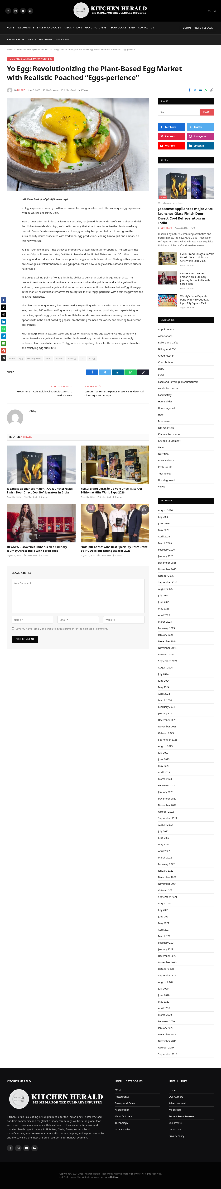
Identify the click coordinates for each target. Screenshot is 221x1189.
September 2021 (167, 896)
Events (31, 40)
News (163, 197)
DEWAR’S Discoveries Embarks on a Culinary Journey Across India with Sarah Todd (37, 549)
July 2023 (163, 752)
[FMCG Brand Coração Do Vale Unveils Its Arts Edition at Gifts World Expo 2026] (115, 465)
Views (161, 486)
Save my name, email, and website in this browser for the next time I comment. (62, 628)
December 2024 (167, 641)
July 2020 (163, 988)
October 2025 (166, 575)
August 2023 (165, 746)
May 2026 (163, 530)
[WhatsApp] (10, 234)
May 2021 (163, 923)
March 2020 (165, 1014)
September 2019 (167, 1054)
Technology (117, 28)
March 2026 (165, 543)
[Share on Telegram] (3, 336)
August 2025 (165, 589)
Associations (73, 28)
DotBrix (114, 1176)
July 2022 (163, 831)
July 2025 (163, 595)
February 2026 (166, 549)
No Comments (52, 90)
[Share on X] (3, 307)
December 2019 (167, 1034)
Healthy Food (34, 359)
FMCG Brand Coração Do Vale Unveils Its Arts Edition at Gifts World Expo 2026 (111, 490)
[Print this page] (3, 350)
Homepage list (166, 408)
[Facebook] (10, 208)
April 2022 (164, 851)
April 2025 (164, 615)
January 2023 (165, 792)
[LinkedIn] (10, 225)
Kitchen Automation (169, 434)
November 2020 (167, 962)
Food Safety (164, 395)
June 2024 (164, 680)
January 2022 (165, 870)
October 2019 (166, 1047)
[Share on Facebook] (189, 90)
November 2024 (167, 648)
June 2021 (164, 916)
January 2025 (165, 634)
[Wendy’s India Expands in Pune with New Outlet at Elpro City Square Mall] (167, 300)
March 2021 (165, 936)
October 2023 (166, 733)
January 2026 (165, 556)
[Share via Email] (3, 343)
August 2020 (165, 982)
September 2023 (167, 739)
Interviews (164, 421)
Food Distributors (168, 388)
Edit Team (166, 228)
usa (82, 359)
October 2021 (166, 890)
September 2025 (167, 582)
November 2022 (167, 805)
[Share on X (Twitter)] (195, 90)
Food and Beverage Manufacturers (30, 59)
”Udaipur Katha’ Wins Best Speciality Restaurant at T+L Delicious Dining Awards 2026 (114, 549)
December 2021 (167, 877)
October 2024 (166, 654)
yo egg (92, 359)
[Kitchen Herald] (110, 11)
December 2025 (167, 562)
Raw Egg (72, 359)
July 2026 (163, 516)
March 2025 (165, 621)
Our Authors (176, 1096)
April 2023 (164, 772)
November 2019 (167, 1041)
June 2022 (164, 838)
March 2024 (165, 700)
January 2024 (165, 713)
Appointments (166, 329)
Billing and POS (167, 349)
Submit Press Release (198, 28)
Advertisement (177, 1103)
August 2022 (165, 824)
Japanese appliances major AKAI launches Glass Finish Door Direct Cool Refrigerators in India (40, 490)
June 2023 (164, 759)
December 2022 (167, 798)
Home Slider (165, 401)
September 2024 (167, 661)
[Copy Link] (211, 90)
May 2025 (163, 608)
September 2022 (167, 818)
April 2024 (164, 693)
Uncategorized (166, 480)
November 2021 (167, 883)
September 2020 (167, 975)
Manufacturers (96, 28)
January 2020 (165, 1028)
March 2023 (165, 779)
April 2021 (164, 929)
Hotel (161, 414)
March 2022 (165, 857)
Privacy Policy (176, 1136)
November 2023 (167, 726)
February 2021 (166, 942)
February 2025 (166, 628)
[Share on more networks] (3, 358)
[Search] (214, 11)
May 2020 (163, 1001)
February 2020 (166, 1021)
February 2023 (166, 785)
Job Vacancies (15, 40)
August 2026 (165, 510)
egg (21, 359)
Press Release (166, 460)
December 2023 (167, 720)
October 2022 (166, 811)
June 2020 (164, 995)
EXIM (132, 28)
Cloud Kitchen (166, 355)
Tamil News (62, 40)
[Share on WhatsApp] (206, 90)
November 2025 (167, 569)
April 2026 (164, 536)
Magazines (45, 40)
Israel (48, 359)
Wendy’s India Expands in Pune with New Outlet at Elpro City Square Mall (195, 299)
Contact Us (146, 28)
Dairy (161, 368)
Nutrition (163, 454)
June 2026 (164, 523)
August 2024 (165, 667)
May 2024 (163, 687)
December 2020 (167, 955)
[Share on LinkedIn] (200, 90)
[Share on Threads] (3, 314)
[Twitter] (10, 217)
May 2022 (163, 844)
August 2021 (165, 903)
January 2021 (165, 949)
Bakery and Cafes (49, 28)
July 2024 (163, 674)
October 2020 (166, 969)
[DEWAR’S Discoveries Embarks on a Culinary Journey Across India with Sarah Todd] (41, 523)
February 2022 (166, 864)
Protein (59, 359)
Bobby (21, 90)
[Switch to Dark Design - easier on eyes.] (209, 11)
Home (10, 28)
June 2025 (164, 602)
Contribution (165, 362)
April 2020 (164, 1008)
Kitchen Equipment (169, 440)
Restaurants (25, 28)
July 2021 (163, 910)
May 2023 (163, 765)
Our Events (175, 1123)
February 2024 (166, 706)
